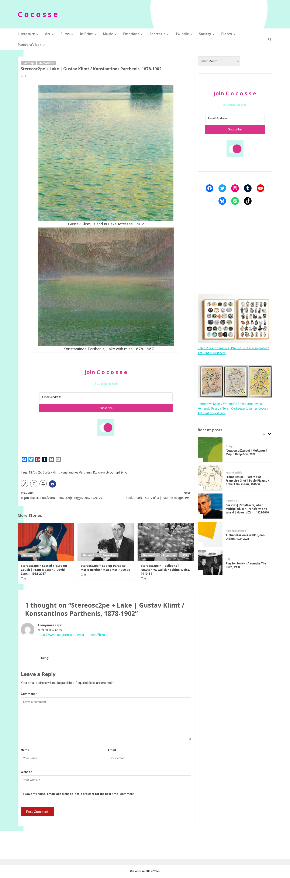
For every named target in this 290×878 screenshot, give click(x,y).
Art (47, 33)
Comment (29, 694)
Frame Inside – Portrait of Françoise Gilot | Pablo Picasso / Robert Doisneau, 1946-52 (247, 480)
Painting (28, 63)
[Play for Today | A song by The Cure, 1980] (210, 562)
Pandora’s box (29, 44)
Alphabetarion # (236, 530)
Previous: (61, 495)
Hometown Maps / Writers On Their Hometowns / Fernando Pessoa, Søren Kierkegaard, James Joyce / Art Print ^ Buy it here (233, 408)
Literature (26, 33)
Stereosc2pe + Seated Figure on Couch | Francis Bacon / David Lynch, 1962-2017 (44, 569)
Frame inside (234, 472)
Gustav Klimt (51, 472)
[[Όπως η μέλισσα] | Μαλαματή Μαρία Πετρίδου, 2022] (210, 449)
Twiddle (182, 33)
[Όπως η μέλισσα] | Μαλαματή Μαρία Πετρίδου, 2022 (246, 452)
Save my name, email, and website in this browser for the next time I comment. (80, 794)
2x (39, 472)
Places (226, 33)
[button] (269, 39)
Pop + (229, 559)
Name (25, 750)
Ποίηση (230, 446)
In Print (86, 33)
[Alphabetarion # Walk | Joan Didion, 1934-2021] (210, 534)
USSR (183, 555)
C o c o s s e (38, 14)
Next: (158, 495)
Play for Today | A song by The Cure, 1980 (246, 565)
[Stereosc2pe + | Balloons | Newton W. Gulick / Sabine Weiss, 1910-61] (166, 542)
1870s (33, 472)
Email (112, 750)
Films (65, 33)
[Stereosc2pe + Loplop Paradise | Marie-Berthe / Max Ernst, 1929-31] (105, 542)
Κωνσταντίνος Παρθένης (110, 472)
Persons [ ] (232, 500)
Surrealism (110, 555)
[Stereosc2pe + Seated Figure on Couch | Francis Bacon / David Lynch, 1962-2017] (46, 542)
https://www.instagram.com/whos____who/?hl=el (72, 634)
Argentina (169, 555)
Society (205, 33)
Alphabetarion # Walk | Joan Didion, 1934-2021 (245, 537)
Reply (45, 658)
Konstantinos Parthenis (76, 472)
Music (108, 33)
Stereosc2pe (46, 63)
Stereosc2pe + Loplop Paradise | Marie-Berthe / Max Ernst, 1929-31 (105, 567)
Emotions (131, 33)
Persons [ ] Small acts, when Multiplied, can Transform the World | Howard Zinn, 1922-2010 (247, 508)
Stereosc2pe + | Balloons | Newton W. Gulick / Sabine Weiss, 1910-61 (165, 569)
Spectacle (157, 33)
